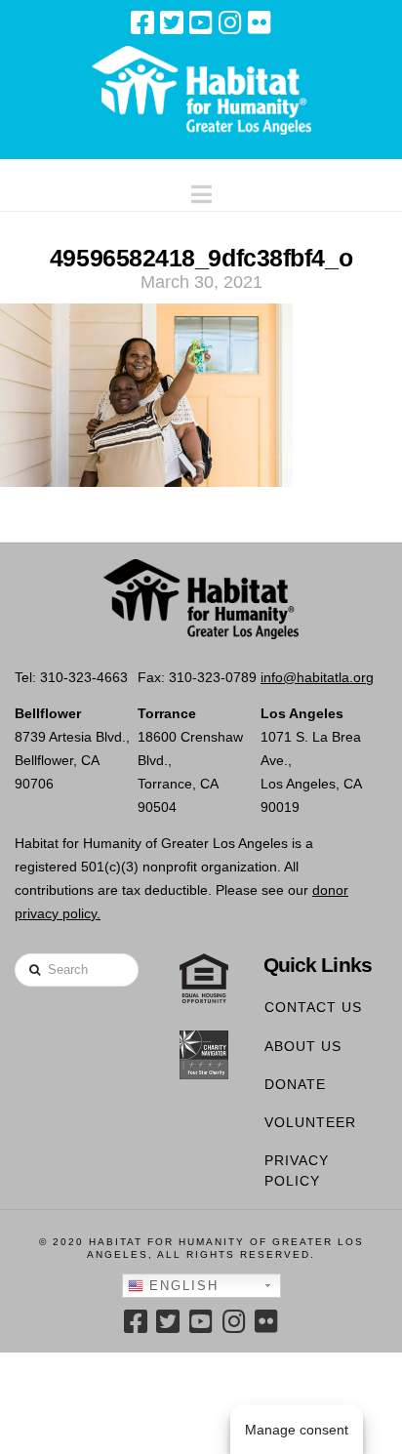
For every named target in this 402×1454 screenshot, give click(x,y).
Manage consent (296, 1429)
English (181, 1285)
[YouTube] (201, 22)
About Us (303, 1046)
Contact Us (313, 1007)
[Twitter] (171, 22)
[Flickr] (259, 22)
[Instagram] (230, 22)
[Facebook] (142, 22)
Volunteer (310, 1122)
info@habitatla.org (317, 677)
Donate (295, 1084)
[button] (201, 190)
